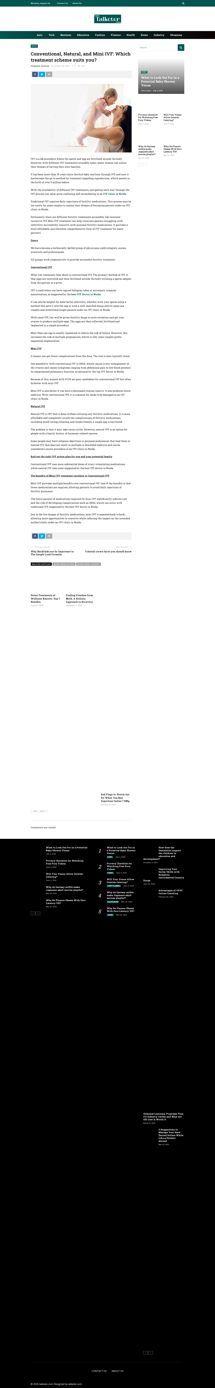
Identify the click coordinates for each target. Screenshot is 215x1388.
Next (42, 811)
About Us (76, 3)
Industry (159, 34)
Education (83, 34)
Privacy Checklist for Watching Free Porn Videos (148, 117)
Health (131, 34)
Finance (116, 34)
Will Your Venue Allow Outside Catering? (172, 117)
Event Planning (114, 886)
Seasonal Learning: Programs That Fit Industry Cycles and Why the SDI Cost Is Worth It (163, 1116)
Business (65, 34)
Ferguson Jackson (40, 66)
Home (144, 34)
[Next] (145, 164)
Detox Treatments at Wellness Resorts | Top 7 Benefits (45, 598)
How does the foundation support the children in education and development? (162, 853)
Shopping (176, 34)
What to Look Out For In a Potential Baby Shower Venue (66, 849)
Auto (39, 34)
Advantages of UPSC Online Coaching (171, 892)
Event (144, 72)
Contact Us (62, 3)
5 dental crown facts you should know (108, 551)
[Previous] (140, 164)
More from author (64, 564)
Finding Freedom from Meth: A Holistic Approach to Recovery (79, 598)
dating (110, 873)
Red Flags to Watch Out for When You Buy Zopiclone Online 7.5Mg (115, 798)
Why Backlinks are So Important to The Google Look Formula (52, 553)
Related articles (41, 564)
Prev (35, 811)
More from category (88, 564)
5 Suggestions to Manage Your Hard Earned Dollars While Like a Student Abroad (171, 1135)
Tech (52, 34)
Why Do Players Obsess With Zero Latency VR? (173, 149)
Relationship (113, 902)
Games (110, 915)
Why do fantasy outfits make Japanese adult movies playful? (147, 150)
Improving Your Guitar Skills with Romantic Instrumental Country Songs (163, 875)
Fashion (100, 34)
